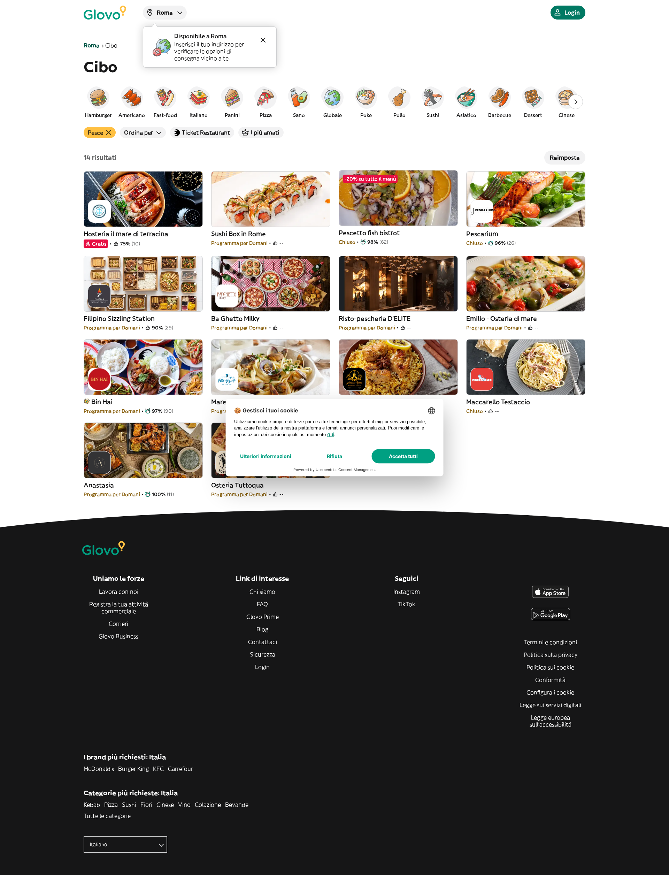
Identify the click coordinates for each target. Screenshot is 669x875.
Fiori (146, 804)
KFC (158, 768)
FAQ (262, 604)
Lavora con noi (118, 591)
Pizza (111, 804)
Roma (92, 45)
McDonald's (99, 768)
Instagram (406, 591)
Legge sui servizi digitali (550, 704)
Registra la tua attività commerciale (118, 608)
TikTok (406, 604)
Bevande (236, 804)
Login (262, 666)
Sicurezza (262, 654)
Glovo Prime (262, 616)
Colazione (208, 804)
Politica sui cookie (550, 667)
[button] (98, 102)
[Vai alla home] (105, 13)
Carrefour (180, 768)
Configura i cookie (550, 692)
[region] (334, 102)
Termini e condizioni (550, 642)
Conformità (550, 679)
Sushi (129, 804)
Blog (262, 629)
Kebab (92, 804)
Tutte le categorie (107, 815)
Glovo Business (118, 636)
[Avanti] (576, 102)
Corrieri (118, 623)
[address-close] (263, 40)
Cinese (165, 804)
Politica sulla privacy (550, 654)
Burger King (133, 768)
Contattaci (262, 641)
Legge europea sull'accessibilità (550, 721)
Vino (184, 804)
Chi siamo (262, 591)
